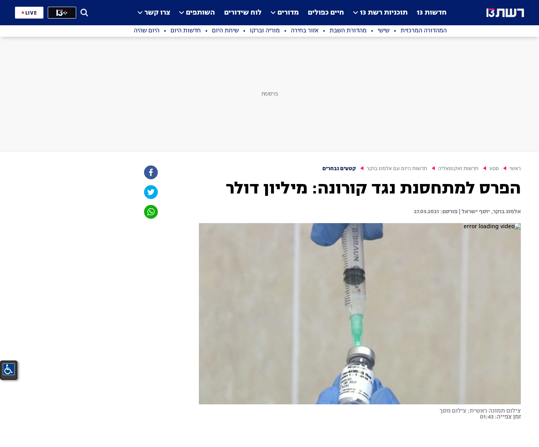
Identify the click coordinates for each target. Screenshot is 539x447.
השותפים (200, 12)
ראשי (515, 168)
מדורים (288, 12)
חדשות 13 (432, 12)
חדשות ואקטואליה (458, 168)
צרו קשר (157, 12)
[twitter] (150, 192)
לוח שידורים (243, 12)
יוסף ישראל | (474, 211)
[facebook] (150, 172)
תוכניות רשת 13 (384, 12)
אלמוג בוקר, (505, 211)
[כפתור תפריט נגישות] (9, 369)
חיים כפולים (326, 12)
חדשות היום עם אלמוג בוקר (397, 168)
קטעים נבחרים (339, 168)
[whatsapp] (150, 212)
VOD (494, 168)
